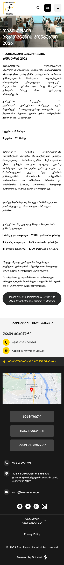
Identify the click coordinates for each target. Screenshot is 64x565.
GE (48, 8)
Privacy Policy (32, 534)
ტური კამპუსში (32, 431)
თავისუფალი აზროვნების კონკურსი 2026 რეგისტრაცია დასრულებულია (32, 298)
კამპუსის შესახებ (32, 445)
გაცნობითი (32, 416)
